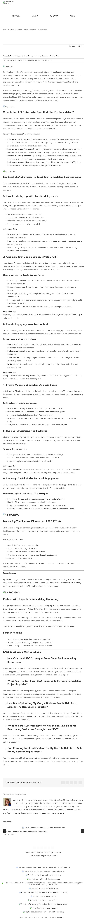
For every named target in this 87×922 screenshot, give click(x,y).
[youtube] (79, 8)
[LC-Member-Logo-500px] (43, 867)
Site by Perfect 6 (62, 917)
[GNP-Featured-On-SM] (43, 883)
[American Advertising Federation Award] (43, 892)
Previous (72, 46)
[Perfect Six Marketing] (11, 2)
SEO (40, 60)
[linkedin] (83, 8)
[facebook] (63, 8)
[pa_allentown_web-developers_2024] (43, 875)
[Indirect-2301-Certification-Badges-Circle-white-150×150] (43, 888)
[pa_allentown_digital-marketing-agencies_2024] (43, 871)
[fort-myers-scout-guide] (43, 908)
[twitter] (67, 8)
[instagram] (71, 8)
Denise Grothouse (10, 60)
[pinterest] (75, 8)
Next (80, 46)
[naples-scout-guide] (43, 912)
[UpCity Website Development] (43, 900)
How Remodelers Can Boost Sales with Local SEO (25, 832)
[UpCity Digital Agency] (43, 896)
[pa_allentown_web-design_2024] (43, 879)
